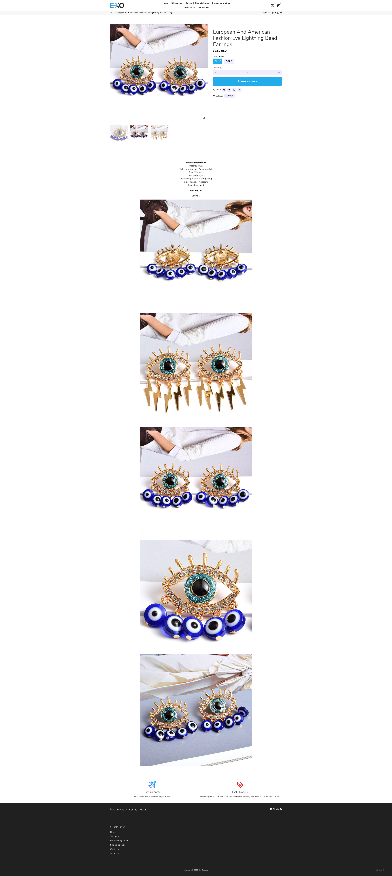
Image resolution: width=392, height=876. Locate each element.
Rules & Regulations (197, 3)
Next (204, 73)
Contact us (189, 7)
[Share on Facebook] (272, 13)
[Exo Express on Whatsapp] (277, 809)
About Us (203, 7)
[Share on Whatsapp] (278, 13)
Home (165, 3)
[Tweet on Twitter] (275, 13)
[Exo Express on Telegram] (281, 809)
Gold (229, 61)
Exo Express (203, 870)
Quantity (217, 67)
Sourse (229, 96)
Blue (218, 61)
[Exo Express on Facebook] (271, 809)
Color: (218, 56)
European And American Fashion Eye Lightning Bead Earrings (144, 13)
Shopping (177, 3)
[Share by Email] (281, 13)
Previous (114, 73)
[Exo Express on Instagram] (274, 809)
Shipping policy (221, 3)
